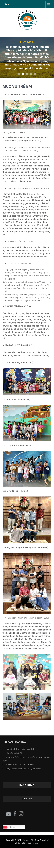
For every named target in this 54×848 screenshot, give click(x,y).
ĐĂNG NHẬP (27, 785)
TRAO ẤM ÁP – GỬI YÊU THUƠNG (20, 764)
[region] (27, 57)
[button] (19, 74)
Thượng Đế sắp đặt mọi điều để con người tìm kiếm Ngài (27, 759)
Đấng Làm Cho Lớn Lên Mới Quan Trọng (23, 768)
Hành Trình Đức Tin (14, 753)
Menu (7, 4)
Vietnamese (12, 827)
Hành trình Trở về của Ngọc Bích (20, 749)
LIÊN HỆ (27, 798)
